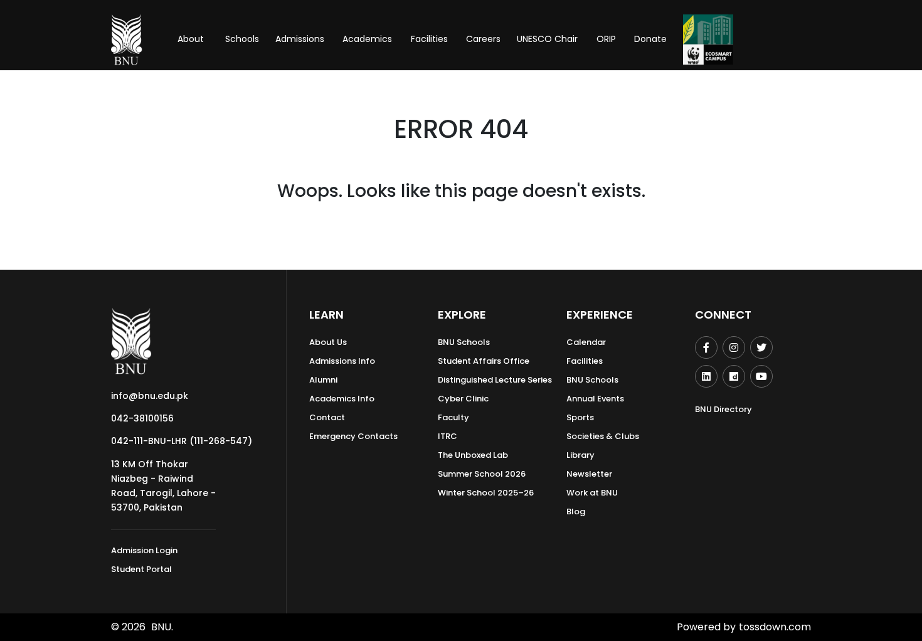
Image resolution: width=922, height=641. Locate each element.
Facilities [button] (429, 39)
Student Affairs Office (483, 361)
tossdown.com (775, 627)
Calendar (586, 342)
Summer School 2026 (482, 474)
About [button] (192, 39)
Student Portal (141, 569)
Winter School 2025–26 (486, 493)
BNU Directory (723, 409)
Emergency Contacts (353, 436)
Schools (242, 39)
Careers (483, 39)
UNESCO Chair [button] (547, 39)
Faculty (453, 417)
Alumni (323, 380)
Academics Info (341, 399)
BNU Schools (464, 342)
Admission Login (144, 550)
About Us (328, 342)
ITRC (447, 436)
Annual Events (595, 399)
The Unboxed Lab (473, 455)
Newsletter (589, 474)
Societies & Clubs (602, 436)
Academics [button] (367, 39)
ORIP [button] (606, 39)
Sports (580, 417)
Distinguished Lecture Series (495, 380)
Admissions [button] (299, 39)
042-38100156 (142, 418)
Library (580, 455)
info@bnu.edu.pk (149, 395)
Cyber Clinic (463, 399)
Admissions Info (342, 361)
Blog (575, 511)
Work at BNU (592, 493)
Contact (327, 417)
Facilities (584, 361)
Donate (650, 39)
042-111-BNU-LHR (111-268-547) (181, 441)
